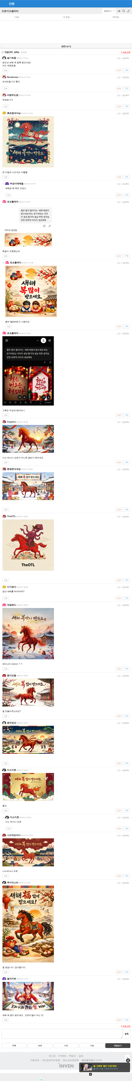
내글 (17, 17)
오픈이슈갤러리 (10, 11)
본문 (40, 1045)
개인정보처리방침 (51, 1060)
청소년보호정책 (71, 1060)
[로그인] (122, 3)
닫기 (128, 1060)
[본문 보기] (66, 46)
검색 (124, 12)
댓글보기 (118, 1045)
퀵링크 (72, 1056)
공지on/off (119, 12)
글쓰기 (128, 11)
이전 (66, 1045)
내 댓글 (66, 17)
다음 (92, 1045)
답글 (5, 70)
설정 (81, 1056)
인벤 (11, 3)
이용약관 (34, 1060)
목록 (14, 1045)
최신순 (24, 52)
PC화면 (62, 1056)
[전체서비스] (128, 3)
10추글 (116, 17)
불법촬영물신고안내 (92, 1060)
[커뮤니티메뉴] (3, 3)
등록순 (16, 52)
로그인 (52, 1056)
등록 (126, 1034)
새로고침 (126, 52)
